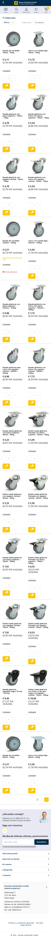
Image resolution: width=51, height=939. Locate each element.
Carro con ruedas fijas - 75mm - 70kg (38, 52)
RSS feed (39, 923)
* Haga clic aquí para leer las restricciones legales (19, 846)
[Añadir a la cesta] (6, 86)
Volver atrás (3, 2)
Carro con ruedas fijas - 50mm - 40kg (38, 756)
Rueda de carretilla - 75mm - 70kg (11, 52)
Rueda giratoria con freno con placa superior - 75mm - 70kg (38, 116)
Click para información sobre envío (12, 258)
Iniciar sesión (26, 12)
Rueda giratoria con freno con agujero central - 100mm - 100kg (37, 370)
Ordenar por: (27, 22)
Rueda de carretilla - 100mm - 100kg (11, 242)
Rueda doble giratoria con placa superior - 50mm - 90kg (12, 433)
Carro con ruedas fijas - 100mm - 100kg (38, 242)
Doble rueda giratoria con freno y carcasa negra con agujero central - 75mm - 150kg (38, 692)
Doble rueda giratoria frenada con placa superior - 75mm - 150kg (37, 560)
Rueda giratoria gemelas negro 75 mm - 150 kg (12, 691)
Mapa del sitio (26, 925)
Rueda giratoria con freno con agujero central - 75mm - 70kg (38, 179)
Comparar (6, 71)
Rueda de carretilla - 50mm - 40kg (11, 756)
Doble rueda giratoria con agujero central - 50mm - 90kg (12, 496)
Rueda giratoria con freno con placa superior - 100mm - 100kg (37, 307)
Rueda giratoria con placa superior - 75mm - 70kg (12, 116)
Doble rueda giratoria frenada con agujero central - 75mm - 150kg (38, 625)
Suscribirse (41, 842)
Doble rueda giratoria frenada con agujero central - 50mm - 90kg (38, 496)
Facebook (4, 831)
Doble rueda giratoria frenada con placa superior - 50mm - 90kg (38, 433)
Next (46, 799)
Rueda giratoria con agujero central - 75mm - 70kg (13, 179)
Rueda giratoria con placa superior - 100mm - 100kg (11, 306)
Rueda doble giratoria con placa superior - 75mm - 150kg (12, 559)
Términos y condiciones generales (21, 923)
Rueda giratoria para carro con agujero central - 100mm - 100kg (12, 370)
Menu (5, 12)
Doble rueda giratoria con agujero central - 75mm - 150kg (12, 625)
